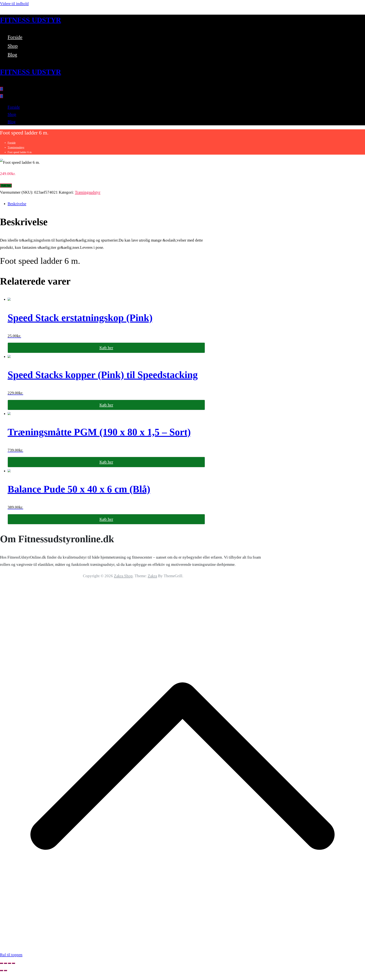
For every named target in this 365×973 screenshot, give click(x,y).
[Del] (9, 963)
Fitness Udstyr (30, 20)
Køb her (6, 185)
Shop (13, 46)
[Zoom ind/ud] (1, 963)
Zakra (152, 576)
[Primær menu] (1, 89)
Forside (15, 37)
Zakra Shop (123, 576)
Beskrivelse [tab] (17, 203)
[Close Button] (1, 96)
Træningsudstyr (16, 147)
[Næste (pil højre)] (5, 970)
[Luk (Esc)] (13, 963)
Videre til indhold (14, 3)
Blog (12, 54)
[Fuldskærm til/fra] (5, 963)
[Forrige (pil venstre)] (1, 970)
